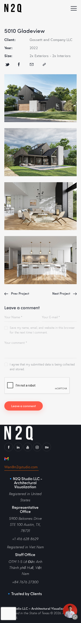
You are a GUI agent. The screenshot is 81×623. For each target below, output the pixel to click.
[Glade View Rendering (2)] (40, 206)
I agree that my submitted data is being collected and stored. (42, 366)
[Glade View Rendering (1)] (40, 260)
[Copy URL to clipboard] (44, 64)
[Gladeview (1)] (40, 98)
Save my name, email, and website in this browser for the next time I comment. (42, 330)
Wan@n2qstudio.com (21, 466)
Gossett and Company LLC (51, 39)
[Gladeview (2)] (40, 152)
